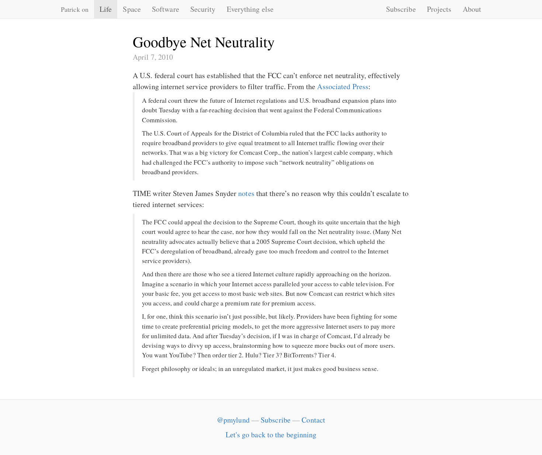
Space (132, 9)
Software (165, 9)
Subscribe (401, 9)
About (472, 9)
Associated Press (342, 86)
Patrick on (74, 9)
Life (106, 9)
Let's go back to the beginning (271, 435)
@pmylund (233, 420)
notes (246, 193)
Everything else (250, 9)
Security (203, 9)
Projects (439, 9)
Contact (313, 420)
